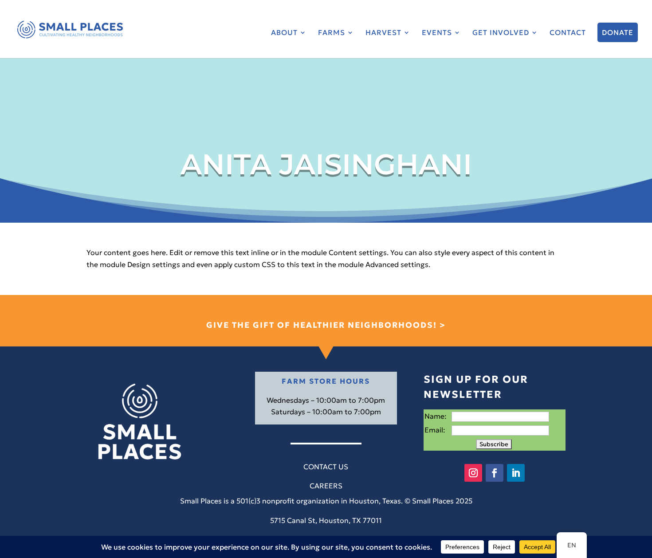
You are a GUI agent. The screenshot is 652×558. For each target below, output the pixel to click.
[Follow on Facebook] (494, 473)
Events (437, 33)
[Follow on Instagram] (473, 473)
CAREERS (326, 485)
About (284, 33)
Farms (331, 33)
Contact (568, 33)
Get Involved (500, 33)
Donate (617, 32)
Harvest (383, 33)
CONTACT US (325, 466)
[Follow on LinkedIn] (516, 473)
